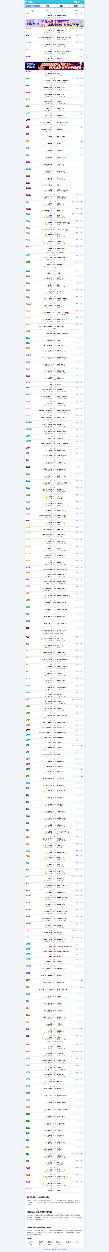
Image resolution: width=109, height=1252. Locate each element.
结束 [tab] (76, 10)
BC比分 (50, 1244)
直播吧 (76, 6)
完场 (61, 6)
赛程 (47, 6)
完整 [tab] (32, 10)
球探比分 (41, 1242)
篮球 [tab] (79, 2)
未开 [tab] (62, 10)
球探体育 (77, 1242)
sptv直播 (41, 1241)
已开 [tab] (47, 10)
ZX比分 (31, 1244)
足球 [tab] (75, 2)
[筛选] (26, 2)
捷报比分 (77, 1241)
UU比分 (40, 1244)
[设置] (82, 2)
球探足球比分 (59, 1241)
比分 (32, 6)
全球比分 (50, 1241)
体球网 (31, 1241)
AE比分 (59, 1244)
